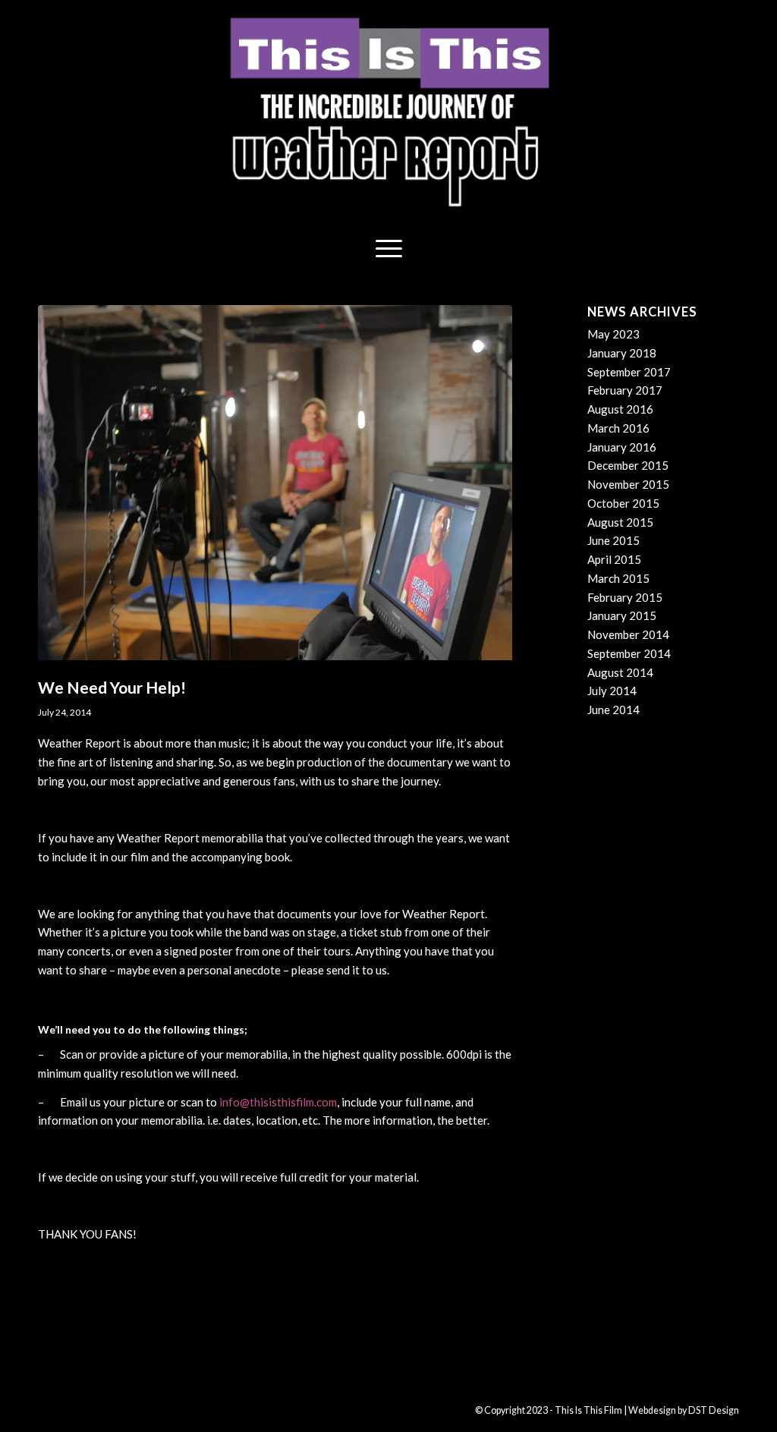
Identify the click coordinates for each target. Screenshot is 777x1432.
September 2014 (629, 653)
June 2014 (613, 709)
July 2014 (612, 690)
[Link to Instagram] (117, 1409)
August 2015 (620, 522)
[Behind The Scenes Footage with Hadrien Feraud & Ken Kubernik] (12, 716)
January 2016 (621, 447)
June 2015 (613, 540)
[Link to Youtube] (94, 1409)
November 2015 (628, 484)
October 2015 (623, 503)
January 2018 (621, 353)
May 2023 (613, 334)
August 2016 (620, 409)
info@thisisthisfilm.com (278, 1102)
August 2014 (620, 672)
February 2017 (624, 390)
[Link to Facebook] (72, 1409)
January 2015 (621, 615)
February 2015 (624, 597)
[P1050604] (275, 487)
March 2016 (618, 428)
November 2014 (628, 634)
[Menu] (389, 247)
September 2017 (629, 372)
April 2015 (614, 559)
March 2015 (618, 578)
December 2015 (627, 465)
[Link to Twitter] (140, 1409)
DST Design (713, 1410)
